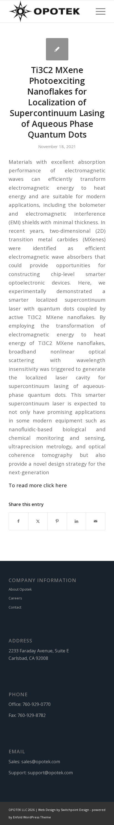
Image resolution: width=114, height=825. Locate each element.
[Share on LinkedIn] (76, 521)
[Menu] (97, 11)
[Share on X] (38, 521)
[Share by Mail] (95, 521)
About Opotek (20, 589)
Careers (15, 598)
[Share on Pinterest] (57, 521)
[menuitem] (97, 11)
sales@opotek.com (40, 762)
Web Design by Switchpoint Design (63, 810)
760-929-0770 (36, 704)
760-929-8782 (31, 715)
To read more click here (38, 485)
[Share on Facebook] (18, 521)
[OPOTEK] (47, 11)
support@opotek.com (50, 773)
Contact (15, 607)
